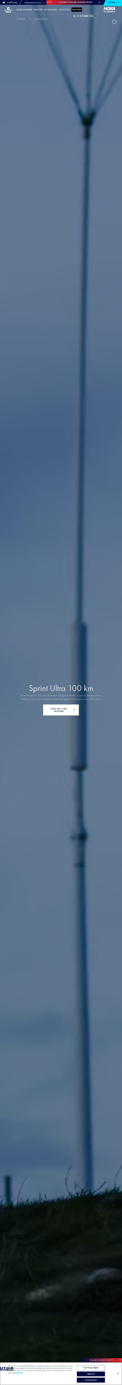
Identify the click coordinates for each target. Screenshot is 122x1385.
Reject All (90, 1374)
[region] (61, 1373)
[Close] (118, 1373)
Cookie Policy (18, 1373)
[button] (34, 3)
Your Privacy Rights (90, 1368)
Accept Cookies (91, 1380)
